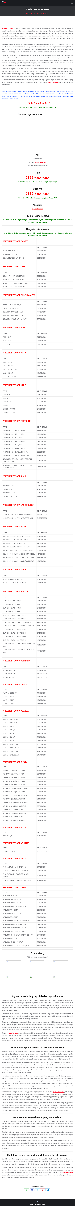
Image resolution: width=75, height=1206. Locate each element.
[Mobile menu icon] (72, 3)
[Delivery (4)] (13, 983)
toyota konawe (40, 162)
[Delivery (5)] (37, 983)
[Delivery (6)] (60, 983)
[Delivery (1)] (13, 967)
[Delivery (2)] (37, 967)
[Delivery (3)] (60, 967)
